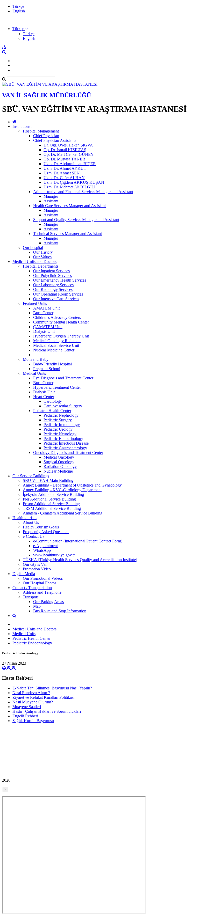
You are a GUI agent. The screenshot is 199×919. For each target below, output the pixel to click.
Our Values (42, 257)
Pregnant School (46, 368)
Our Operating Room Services (58, 294)
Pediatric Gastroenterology (65, 448)
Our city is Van (35, 564)
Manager (51, 196)
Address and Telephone (42, 592)
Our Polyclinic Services (52, 275)
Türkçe (18, 6)
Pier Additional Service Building (49, 499)
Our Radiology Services (53, 289)
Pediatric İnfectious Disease (66, 443)
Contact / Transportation (32, 587)
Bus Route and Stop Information (59, 611)
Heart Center (43, 396)
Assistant (51, 201)
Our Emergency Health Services (59, 280)
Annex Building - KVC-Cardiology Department (62, 490)
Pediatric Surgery (58, 420)
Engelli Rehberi (25, 716)
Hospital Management (41, 131)
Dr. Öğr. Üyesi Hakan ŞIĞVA (68, 145)
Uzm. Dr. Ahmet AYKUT (65, 168)
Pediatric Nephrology (61, 415)
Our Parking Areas (48, 601)
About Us (31, 522)
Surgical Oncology (59, 462)
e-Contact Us (33, 536)
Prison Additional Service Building (51, 504)
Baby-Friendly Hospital (52, 364)
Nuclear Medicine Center (53, 350)
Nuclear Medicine (58, 471)
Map (37, 606)
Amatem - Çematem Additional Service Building (62, 513)
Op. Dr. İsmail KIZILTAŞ (65, 150)
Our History (43, 252)
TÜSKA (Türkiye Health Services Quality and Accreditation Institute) (80, 559)
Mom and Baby (35, 359)
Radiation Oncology (60, 466)
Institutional (22, 126)
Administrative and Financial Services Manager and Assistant (83, 191)
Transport (30, 597)
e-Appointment (45, 545)
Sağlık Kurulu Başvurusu (33, 720)
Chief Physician (46, 136)
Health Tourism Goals (41, 527)
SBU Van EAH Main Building (48, 480)
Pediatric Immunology (62, 424)
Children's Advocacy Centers (57, 317)
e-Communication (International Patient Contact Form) (77, 541)
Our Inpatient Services (51, 271)
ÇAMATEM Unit (47, 327)
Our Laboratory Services (53, 285)
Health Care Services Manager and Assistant (69, 205)
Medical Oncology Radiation (57, 341)
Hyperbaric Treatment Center (57, 387)
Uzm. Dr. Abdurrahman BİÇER (70, 163)
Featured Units (35, 303)
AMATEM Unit (46, 308)
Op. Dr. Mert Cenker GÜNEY (69, 154)
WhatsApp (42, 550)
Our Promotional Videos (43, 578)
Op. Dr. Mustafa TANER (64, 159)
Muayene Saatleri (26, 706)
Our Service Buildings (30, 476)
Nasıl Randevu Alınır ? (31, 692)
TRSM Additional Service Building (52, 508)
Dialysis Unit (44, 331)
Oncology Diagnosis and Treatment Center (68, 452)
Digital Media (23, 573)
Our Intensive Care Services (56, 299)
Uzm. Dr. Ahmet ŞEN (62, 173)
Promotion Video (37, 569)
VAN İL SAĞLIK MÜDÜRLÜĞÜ (46, 95)
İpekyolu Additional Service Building (53, 494)
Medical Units (34, 373)
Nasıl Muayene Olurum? (32, 702)
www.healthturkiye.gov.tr (54, 555)
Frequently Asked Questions (46, 532)
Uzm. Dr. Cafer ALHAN (64, 177)
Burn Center (43, 313)
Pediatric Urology (58, 429)
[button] (20, 28)
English (18, 11)
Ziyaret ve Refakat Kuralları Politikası (43, 697)
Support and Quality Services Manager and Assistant (76, 219)
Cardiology (53, 401)
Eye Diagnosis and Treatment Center (63, 378)
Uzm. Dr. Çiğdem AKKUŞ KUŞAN (74, 182)
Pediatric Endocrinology (63, 438)
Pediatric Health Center (52, 410)
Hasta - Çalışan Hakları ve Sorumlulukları (46, 711)
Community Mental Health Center (61, 322)
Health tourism (24, 518)
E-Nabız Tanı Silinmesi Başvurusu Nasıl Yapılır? (52, 688)
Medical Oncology (59, 457)
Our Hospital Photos (39, 583)
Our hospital (33, 247)
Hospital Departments (40, 266)
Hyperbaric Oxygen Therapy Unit (61, 336)
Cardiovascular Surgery (63, 406)
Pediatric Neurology (60, 434)
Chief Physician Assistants (54, 140)
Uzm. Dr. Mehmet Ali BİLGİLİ (69, 187)
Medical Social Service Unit (56, 345)
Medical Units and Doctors (34, 261)
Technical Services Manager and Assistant (67, 233)
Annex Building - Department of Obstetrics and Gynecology (72, 485)
